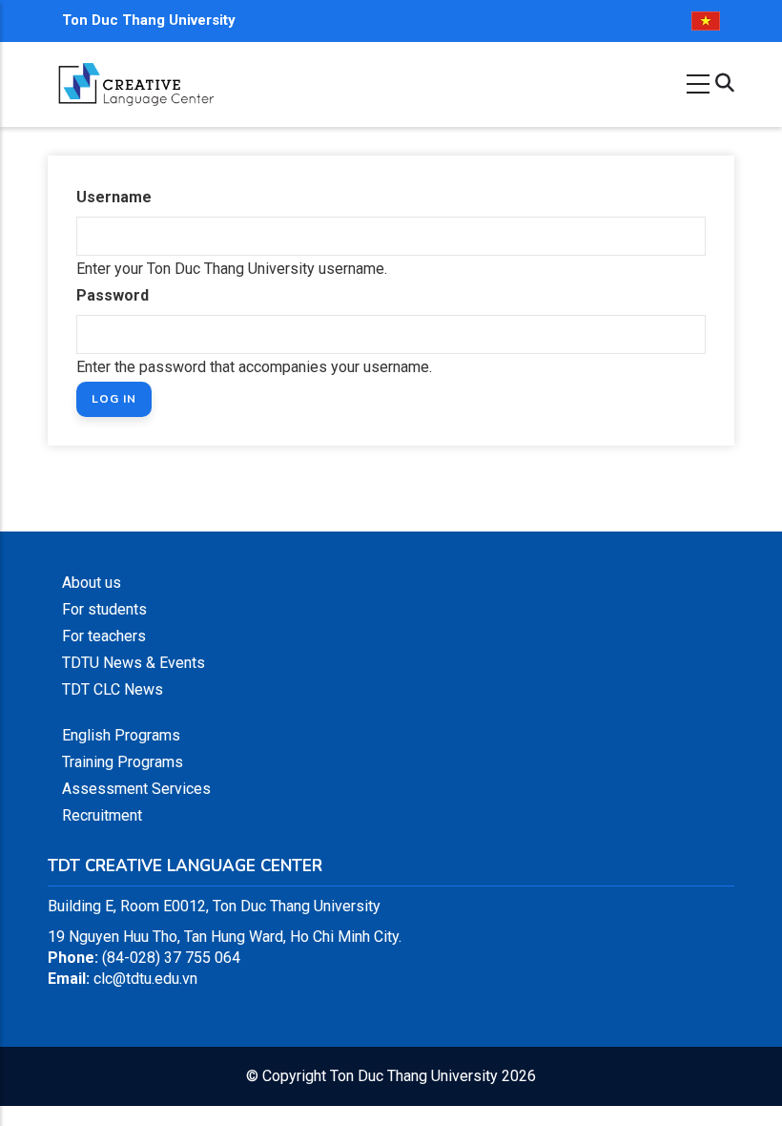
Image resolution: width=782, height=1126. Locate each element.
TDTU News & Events (133, 663)
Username (114, 197)
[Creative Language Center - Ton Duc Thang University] (136, 71)
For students (104, 609)
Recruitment (102, 815)
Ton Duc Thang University (149, 20)
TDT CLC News (112, 689)
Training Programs (122, 762)
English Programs (121, 735)
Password (112, 295)
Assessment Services (136, 789)
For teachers (104, 636)
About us (91, 582)
